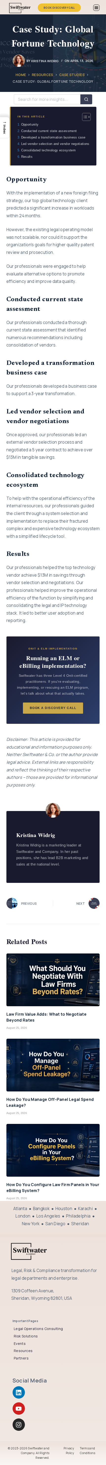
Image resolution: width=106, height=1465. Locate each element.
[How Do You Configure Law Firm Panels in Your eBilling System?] (53, 1150)
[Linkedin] (19, 1392)
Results (27, 157)
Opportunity (29, 124)
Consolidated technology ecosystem (48, 150)
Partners (21, 1358)
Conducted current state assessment (49, 131)
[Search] (86, 99)
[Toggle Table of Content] (83, 117)
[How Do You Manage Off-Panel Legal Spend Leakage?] (53, 1065)
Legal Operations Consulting (38, 1328)
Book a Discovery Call (53, 708)
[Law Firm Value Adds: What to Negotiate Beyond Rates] (53, 979)
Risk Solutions (26, 1336)
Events (20, 1343)
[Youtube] (19, 1408)
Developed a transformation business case (53, 137)
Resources (23, 1350)
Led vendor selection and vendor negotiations (55, 144)
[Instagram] (19, 1424)
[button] (96, 7)
